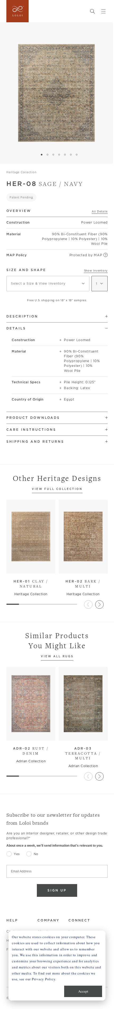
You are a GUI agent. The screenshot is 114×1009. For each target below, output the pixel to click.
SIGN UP (57, 890)
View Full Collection (57, 489)
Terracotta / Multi (83, 753)
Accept (83, 991)
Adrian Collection (31, 761)
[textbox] (48, 283)
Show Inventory (96, 270)
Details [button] (16, 328)
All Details (100, 211)
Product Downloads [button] (33, 418)
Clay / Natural (31, 584)
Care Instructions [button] (31, 430)
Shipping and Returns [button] (35, 441)
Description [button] (22, 316)
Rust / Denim (31, 751)
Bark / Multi (83, 584)
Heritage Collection (21, 172)
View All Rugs (57, 656)
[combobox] (48, 283)
